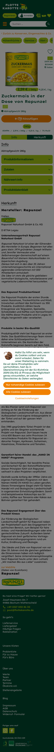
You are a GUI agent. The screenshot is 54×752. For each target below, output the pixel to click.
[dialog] (27, 376)
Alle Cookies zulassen (18, 391)
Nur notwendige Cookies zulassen (25, 384)
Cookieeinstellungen (27, 398)
